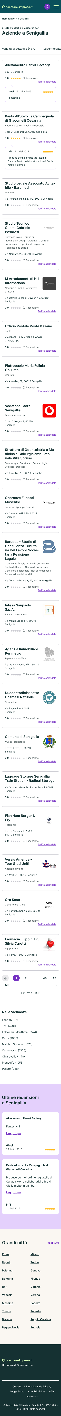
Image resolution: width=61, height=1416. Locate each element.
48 (45, 978)
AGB (51, 1391)
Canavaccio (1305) (14, 1050)
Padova (35, 1303)
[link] (30, 83)
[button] (47, 7)
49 (54, 978)
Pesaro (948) (10, 1068)
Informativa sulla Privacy (37, 1386)
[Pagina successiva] (55, 984)
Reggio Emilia (10, 1327)
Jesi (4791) (9, 1026)
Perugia (35, 1327)
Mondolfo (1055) (13, 1062)
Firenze (35, 1278)
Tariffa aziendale (47, 81)
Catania (35, 1286)
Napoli (6, 1262)
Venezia (7, 1295)
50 (7, 985)
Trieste (6, 1311)
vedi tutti (53, 1242)
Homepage (8, 18)
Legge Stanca (18, 1391)
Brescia (7, 1319)
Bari (4, 1286)
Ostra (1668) (10, 1038)
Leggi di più (13, 1133)
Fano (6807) (10, 1020)
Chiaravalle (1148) (13, 1056)
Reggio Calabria (40, 1319)
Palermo (7, 1270)
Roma (5, 1254)
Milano (34, 1254)
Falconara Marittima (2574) (19, 1032)
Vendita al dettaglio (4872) (19, 48)
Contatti (17, 1386)
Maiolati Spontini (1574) (17, 1044)
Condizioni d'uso (37, 1391)
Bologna (7, 1278)
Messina (7, 1303)
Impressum (32, 1396)
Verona (35, 1295)
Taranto (35, 1311)
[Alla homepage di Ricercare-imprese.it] (17, 7)
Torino (34, 1262)
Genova (35, 1270)
